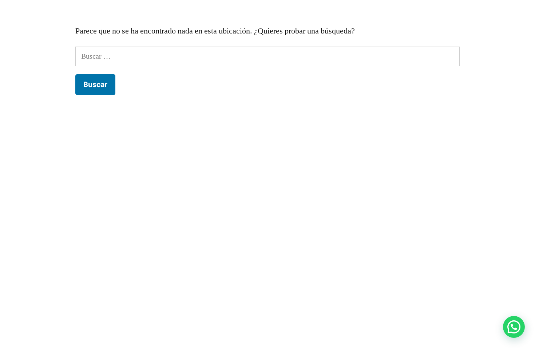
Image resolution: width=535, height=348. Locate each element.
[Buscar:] (267, 56)
